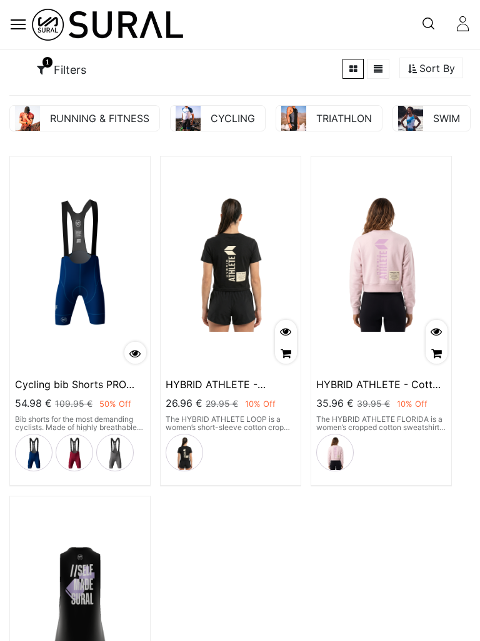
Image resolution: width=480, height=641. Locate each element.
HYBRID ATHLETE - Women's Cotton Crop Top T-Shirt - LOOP (229, 384)
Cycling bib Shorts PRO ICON (70, 384)
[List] (378, 69)
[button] (431, 68)
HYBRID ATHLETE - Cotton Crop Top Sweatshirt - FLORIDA (380, 384)
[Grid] (353, 69)
